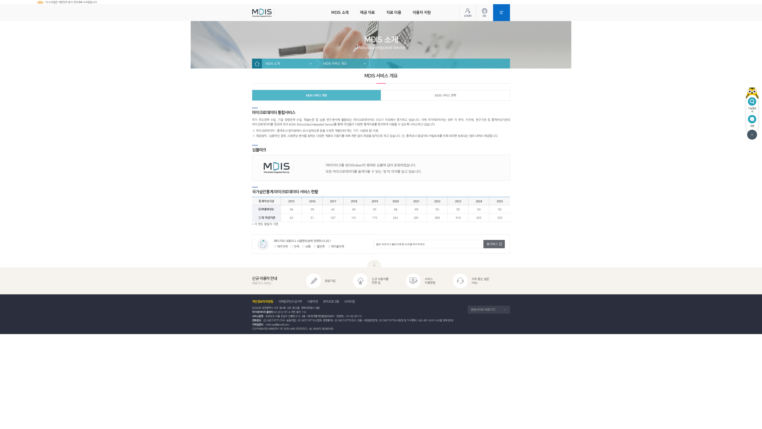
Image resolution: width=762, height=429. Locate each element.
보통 (308, 246)
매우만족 (282, 246)
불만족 (321, 246)
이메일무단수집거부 (290, 301)
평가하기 (492, 244)
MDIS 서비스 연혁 (445, 95)
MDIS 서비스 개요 (335, 63)
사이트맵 (349, 301)
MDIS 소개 (273, 63)
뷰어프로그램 (331, 301)
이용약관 (312, 301)
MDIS (272, 13)
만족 (296, 246)
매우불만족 (337, 246)
